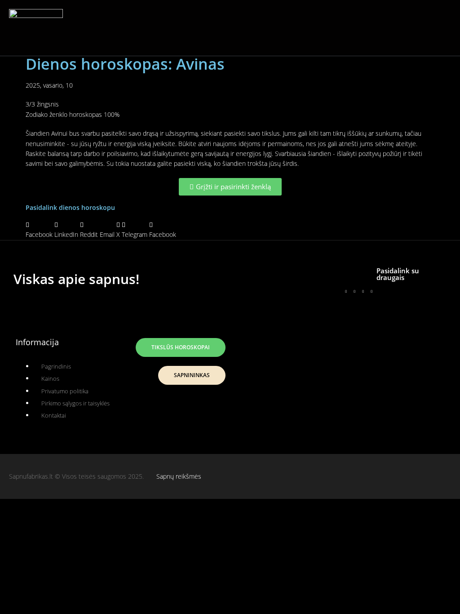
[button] (223, 27)
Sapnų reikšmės (178, 476)
